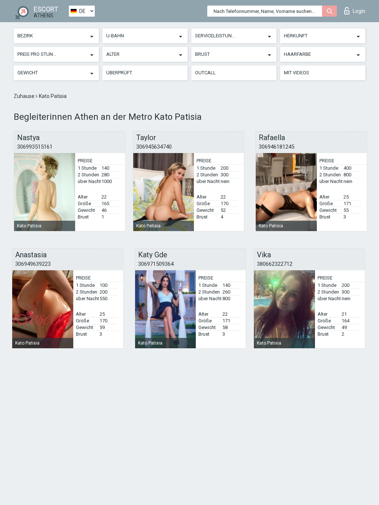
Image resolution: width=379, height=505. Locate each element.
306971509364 (156, 264)
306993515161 (35, 146)
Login (359, 11)
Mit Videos (296, 72)
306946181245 (276, 146)
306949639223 (33, 264)
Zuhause (25, 96)
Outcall (205, 72)
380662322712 (274, 264)
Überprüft (119, 72)
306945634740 (154, 146)
